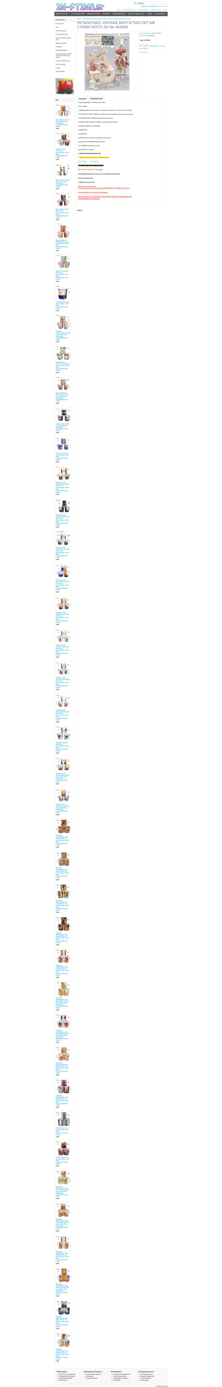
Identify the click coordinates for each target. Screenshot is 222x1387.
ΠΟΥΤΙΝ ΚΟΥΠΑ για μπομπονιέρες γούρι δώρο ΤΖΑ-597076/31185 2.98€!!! (62, 1161)
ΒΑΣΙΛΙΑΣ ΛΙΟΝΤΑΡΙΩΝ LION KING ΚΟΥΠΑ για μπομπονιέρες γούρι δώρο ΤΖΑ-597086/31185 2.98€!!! (62, 840)
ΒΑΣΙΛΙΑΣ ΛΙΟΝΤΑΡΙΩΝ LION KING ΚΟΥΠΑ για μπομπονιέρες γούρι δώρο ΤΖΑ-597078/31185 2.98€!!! (62, 1100)
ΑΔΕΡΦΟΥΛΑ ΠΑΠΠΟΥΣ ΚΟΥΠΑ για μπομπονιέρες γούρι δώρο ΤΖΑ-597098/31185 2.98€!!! (63, 366)
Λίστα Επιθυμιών (145, 1378)
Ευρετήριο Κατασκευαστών (121, 1374)
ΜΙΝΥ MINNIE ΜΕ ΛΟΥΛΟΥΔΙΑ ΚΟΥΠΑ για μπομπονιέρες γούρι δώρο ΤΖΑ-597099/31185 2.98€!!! (62, 397)
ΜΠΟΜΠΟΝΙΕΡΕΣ (119, 14)
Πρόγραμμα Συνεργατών (121, 1378)
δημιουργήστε (152, 6)
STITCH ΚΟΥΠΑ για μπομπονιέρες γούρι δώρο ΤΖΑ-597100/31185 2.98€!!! (62, 457)
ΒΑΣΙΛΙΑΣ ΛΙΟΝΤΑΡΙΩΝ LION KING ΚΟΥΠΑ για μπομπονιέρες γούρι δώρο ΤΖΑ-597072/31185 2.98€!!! (62, 1321)
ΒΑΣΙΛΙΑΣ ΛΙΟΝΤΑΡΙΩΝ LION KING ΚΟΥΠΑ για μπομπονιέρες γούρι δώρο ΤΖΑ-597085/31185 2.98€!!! (62, 873)
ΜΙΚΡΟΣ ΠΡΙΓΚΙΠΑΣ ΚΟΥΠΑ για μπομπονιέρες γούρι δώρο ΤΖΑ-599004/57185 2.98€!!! (62, 275)
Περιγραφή (82, 99)
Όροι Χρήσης (63, 1380)
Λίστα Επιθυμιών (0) (128, 10)
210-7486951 (94, 161)
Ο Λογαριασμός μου (143, 10)
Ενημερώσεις (144, 1380)
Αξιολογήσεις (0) (96, 99)
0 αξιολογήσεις (153, 46)
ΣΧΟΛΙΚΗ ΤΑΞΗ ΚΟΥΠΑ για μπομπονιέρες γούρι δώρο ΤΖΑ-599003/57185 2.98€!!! (62, 153)
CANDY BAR (60, 24)
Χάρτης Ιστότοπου (92, 1378)
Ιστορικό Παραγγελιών (147, 1376)
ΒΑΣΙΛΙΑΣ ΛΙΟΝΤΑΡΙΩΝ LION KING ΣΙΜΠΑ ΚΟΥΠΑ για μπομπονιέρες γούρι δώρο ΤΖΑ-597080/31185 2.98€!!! (62, 1035)
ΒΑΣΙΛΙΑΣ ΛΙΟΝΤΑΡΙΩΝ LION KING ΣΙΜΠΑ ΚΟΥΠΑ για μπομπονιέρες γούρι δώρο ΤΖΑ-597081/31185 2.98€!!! (62, 1003)
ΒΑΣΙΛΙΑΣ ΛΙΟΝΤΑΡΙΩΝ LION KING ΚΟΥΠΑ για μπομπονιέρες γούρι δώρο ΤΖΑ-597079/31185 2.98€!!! (62, 1068)
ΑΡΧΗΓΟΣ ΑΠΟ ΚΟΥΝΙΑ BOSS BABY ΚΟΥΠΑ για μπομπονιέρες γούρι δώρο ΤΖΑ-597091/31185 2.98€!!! (63, 682)
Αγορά (164, 10)
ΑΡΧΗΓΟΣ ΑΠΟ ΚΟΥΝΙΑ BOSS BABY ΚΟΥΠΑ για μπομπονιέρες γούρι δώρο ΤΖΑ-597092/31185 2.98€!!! (63, 650)
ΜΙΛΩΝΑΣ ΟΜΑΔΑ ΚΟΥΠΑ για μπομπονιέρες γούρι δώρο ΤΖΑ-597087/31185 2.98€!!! (62, 747)
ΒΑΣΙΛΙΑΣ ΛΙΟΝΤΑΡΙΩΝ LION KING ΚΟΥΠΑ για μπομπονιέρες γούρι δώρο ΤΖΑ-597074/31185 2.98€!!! (62, 1256)
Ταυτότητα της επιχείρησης (67, 1374)
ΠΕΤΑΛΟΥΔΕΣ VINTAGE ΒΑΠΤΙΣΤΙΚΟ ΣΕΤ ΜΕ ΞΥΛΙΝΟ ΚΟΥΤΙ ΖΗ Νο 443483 (107, 18)
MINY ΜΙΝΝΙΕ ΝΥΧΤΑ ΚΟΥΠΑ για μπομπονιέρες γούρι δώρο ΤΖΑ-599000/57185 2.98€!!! (62, 213)
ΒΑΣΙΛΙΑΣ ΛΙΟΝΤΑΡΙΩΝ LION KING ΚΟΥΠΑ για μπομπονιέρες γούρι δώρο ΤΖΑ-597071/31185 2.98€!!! (62, 1354)
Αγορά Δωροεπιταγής (120, 1376)
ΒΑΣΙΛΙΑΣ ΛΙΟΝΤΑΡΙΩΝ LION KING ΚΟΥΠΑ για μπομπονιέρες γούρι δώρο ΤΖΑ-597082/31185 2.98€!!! (62, 970)
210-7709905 (82, 161)
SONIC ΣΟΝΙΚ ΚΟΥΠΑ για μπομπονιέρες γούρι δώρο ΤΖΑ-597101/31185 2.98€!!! (63, 427)
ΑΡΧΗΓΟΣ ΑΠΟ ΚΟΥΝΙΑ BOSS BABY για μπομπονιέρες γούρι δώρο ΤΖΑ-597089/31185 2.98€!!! (63, 808)
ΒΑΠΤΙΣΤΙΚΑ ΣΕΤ (62, 14)
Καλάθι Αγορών (156, 10)
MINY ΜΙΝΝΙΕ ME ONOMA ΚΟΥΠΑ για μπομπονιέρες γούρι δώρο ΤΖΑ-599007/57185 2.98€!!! (62, 244)
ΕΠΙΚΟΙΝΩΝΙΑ (160, 14)
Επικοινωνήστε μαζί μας (93, 1374)
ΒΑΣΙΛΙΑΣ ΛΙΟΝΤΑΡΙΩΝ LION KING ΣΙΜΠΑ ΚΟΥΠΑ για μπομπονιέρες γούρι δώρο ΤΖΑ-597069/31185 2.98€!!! (62, 1224)
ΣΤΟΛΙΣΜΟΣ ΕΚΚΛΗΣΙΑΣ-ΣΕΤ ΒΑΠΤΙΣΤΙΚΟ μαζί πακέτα (64, 55)
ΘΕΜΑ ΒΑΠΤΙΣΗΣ (94, 14)
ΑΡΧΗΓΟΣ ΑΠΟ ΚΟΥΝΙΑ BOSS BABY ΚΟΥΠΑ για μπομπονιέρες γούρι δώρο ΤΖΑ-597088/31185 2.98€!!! (63, 715)
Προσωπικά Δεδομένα (65, 1378)
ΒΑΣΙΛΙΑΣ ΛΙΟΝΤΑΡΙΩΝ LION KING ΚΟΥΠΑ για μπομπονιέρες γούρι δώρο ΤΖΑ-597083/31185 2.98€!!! (62, 938)
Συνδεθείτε (143, 6)
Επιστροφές (90, 1376)
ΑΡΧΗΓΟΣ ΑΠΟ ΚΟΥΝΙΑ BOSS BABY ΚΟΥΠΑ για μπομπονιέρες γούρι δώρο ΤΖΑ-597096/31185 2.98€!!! (63, 520)
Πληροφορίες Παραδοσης (67, 1376)
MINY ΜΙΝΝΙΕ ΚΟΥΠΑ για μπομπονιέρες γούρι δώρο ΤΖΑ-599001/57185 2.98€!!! (63, 123)
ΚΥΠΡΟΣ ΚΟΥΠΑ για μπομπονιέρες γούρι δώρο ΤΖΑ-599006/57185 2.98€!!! (62, 305)
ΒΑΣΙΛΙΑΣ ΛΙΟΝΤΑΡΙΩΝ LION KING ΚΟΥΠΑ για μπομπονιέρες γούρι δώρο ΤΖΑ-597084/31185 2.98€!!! (62, 905)
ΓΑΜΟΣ (149, 14)
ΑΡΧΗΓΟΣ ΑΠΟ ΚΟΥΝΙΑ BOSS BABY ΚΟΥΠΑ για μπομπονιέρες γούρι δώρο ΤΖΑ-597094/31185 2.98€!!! (63, 585)
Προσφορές (117, 1380)
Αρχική (118, 10)
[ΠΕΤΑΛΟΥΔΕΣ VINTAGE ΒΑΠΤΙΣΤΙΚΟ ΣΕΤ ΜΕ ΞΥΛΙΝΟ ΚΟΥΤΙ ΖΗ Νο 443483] (107, 90)
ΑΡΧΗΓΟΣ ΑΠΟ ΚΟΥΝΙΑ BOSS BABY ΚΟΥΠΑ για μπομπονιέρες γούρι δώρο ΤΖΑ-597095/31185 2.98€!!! (63, 552)
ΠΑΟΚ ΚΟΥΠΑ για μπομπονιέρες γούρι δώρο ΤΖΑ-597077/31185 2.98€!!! (62, 1131)
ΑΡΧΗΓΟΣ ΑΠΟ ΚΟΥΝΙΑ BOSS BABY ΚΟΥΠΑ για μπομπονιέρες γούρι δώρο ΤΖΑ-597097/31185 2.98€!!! (63, 487)
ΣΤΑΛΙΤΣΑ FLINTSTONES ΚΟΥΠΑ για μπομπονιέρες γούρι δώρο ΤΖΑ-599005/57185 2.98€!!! (63, 335)
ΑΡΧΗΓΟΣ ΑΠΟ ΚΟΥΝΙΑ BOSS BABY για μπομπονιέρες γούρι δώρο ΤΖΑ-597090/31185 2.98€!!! (63, 778)
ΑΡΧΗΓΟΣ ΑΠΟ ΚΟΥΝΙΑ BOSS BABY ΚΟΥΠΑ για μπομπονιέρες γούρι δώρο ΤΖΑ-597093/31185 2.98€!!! (63, 617)
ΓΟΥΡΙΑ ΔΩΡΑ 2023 (78, 14)
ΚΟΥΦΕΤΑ (106, 14)
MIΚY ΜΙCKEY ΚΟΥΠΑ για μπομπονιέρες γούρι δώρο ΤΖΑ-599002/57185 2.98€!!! (63, 183)
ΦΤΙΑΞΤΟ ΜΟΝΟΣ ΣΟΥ (136, 14)
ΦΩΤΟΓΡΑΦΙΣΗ (61, 64)
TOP (57, 27)
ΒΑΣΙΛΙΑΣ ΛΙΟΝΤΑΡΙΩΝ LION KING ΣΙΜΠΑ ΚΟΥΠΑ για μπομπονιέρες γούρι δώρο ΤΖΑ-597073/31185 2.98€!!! (62, 1289)
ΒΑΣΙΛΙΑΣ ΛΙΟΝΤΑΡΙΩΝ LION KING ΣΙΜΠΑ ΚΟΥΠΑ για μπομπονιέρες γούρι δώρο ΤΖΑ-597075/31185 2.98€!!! (62, 1191)
